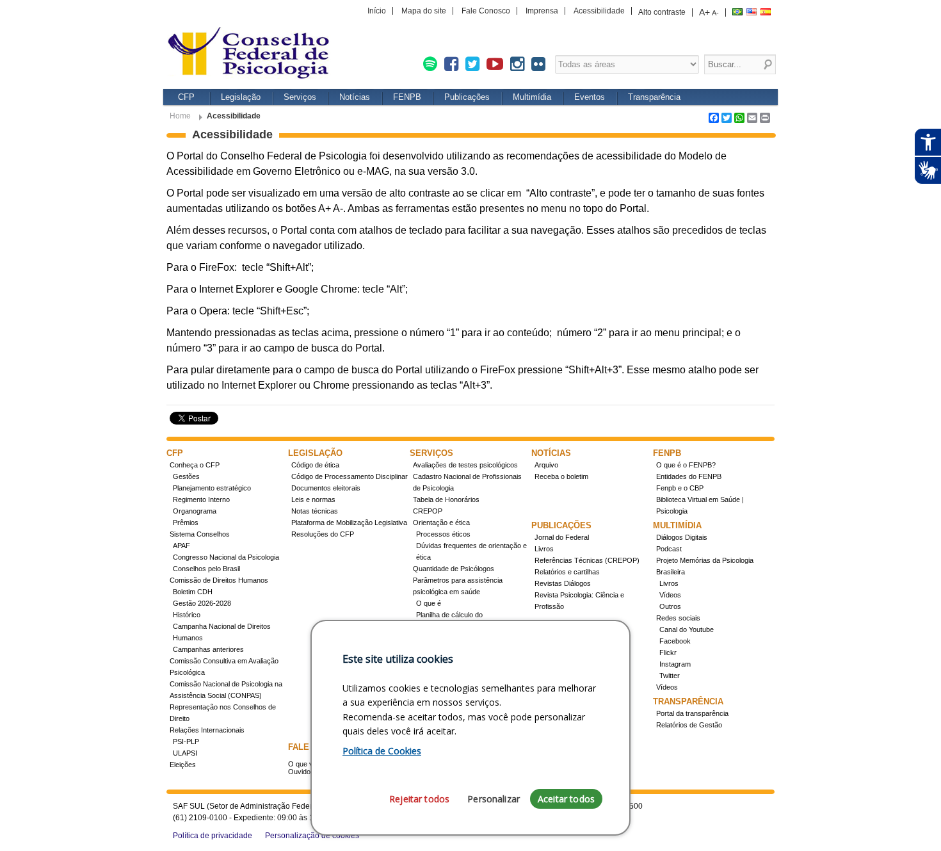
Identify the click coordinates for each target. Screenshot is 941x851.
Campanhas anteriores (208, 649)
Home (180, 115)
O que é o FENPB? (686, 465)
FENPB (407, 97)
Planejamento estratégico (212, 488)
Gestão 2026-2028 (202, 603)
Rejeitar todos (419, 799)
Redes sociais (678, 618)
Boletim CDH (193, 592)
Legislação (241, 97)
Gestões (186, 476)
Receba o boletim (561, 476)
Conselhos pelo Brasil (206, 568)
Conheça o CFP (195, 465)
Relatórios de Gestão (689, 725)
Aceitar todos (566, 799)
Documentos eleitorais (325, 488)
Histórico (186, 615)
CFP (186, 97)
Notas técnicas (314, 511)
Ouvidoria (303, 771)
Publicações (467, 97)
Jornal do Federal (562, 537)
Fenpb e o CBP (680, 488)
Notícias (354, 97)
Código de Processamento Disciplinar (349, 476)
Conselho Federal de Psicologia (252, 54)
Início (376, 11)
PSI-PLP (186, 741)
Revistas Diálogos (563, 583)
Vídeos (670, 595)
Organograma (194, 511)
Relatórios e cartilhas (567, 572)
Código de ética (315, 465)
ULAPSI (185, 753)
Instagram (675, 664)
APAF (181, 545)
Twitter (669, 675)
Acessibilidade (599, 11)
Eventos (589, 97)
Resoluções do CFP (322, 534)
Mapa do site (423, 11)
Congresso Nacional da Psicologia (226, 557)
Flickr (668, 652)
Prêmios (185, 522)
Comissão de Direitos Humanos (219, 580)
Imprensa (542, 11)
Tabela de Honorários (446, 499)
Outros (670, 606)
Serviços (300, 97)
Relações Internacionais (207, 730)
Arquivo (546, 465)
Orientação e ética (441, 522)
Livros (544, 549)
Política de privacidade (212, 835)
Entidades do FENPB (688, 476)
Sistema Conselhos (200, 534)
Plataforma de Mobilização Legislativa (349, 522)
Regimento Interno (201, 499)
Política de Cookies (381, 751)
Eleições (183, 764)
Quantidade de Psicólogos (453, 568)
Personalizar (493, 799)
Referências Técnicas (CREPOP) (587, 560)
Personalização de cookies (312, 835)
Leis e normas (313, 499)
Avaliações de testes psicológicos (465, 465)
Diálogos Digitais (681, 537)
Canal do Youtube (686, 629)
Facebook (675, 641)
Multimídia (532, 97)
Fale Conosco (486, 11)
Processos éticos (443, 534)
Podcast (669, 549)
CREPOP (427, 511)
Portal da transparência (692, 713)
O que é (428, 603)
